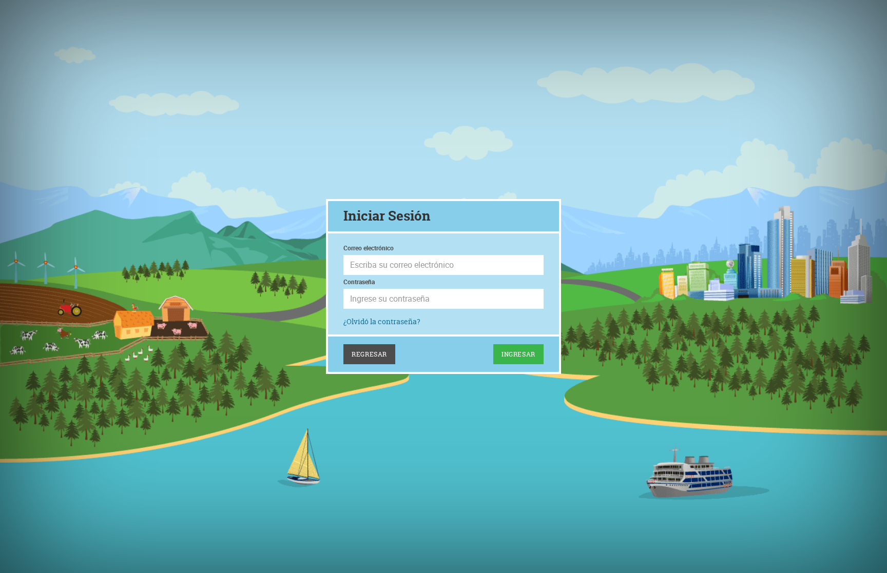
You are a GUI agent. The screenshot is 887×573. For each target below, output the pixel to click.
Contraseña (359, 282)
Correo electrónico (368, 248)
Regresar (369, 354)
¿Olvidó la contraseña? (381, 321)
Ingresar (518, 354)
